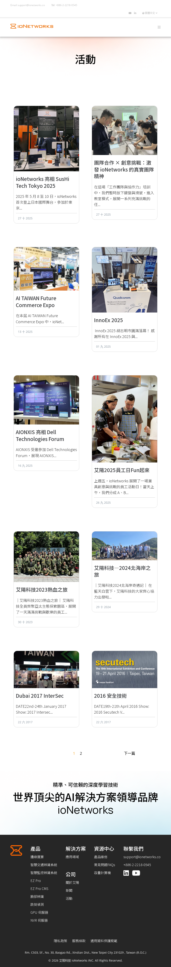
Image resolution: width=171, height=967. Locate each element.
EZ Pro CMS (39, 888)
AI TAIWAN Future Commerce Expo (36, 301)
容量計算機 (102, 872)
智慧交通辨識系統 (43, 864)
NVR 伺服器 (39, 920)
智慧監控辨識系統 (43, 872)
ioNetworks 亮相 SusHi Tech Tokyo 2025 (42, 182)
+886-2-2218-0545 (66, 5)
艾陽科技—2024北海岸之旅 (122, 571)
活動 (69, 898)
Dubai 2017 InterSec (40, 695)
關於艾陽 (72, 882)
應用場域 (72, 856)
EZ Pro (35, 880)
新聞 (69, 890)
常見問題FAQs (104, 864)
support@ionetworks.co (31, 5)
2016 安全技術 (110, 695)
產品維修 (100, 856)
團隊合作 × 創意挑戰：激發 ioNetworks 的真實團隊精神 (124, 169)
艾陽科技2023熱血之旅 (42, 589)
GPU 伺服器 (39, 912)
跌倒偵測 (37, 904)
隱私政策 (60, 940)
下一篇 (129, 753)
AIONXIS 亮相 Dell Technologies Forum (40, 435)
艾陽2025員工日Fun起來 (122, 470)
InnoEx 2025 (108, 320)
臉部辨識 (37, 896)
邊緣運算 (37, 856)
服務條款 (79, 940)
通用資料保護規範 (104, 940)
